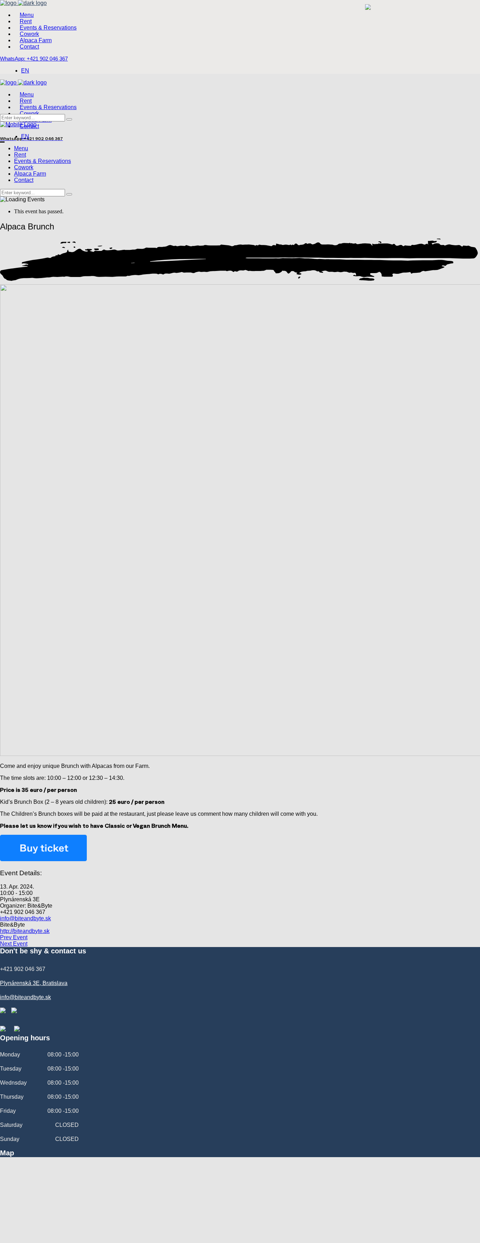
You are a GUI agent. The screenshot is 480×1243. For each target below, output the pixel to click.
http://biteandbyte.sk (25, 931)
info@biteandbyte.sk (25, 918)
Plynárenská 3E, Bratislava (33, 983)
